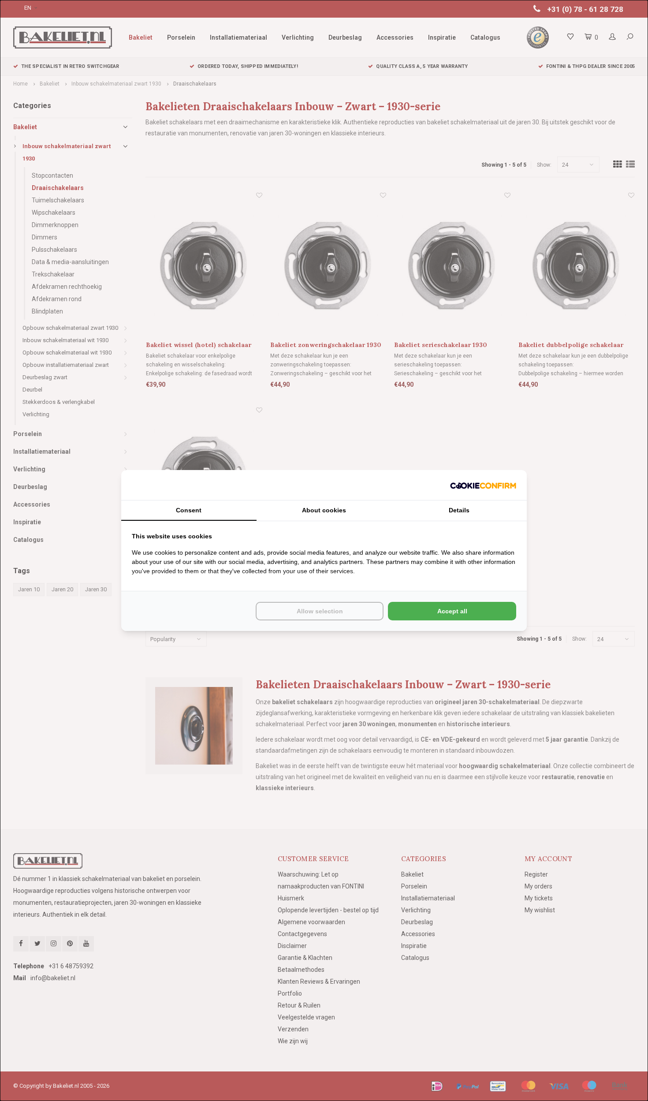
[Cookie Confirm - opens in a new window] (483, 485)
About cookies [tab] (324, 510)
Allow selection (320, 611)
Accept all (452, 611)
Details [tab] (459, 510)
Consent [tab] (188, 510)
